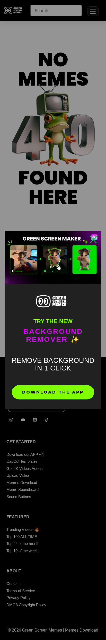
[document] (53, 320)
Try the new (53, 321)
